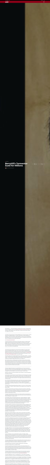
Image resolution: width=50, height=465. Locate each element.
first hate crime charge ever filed (11, 354)
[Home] (7, 2)
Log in (44, 0)
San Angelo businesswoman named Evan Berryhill (22, 329)
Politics (7, 161)
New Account (42, 0)
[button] (35, 164)
